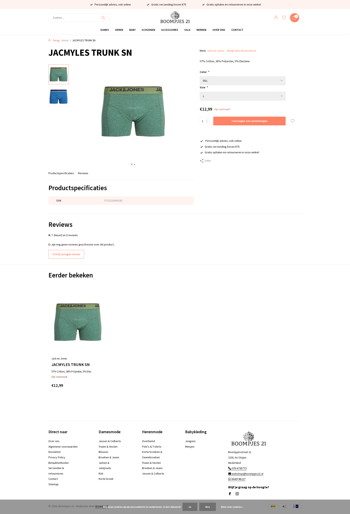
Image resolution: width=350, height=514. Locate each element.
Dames (104, 30)
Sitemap (53, 484)
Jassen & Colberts (110, 441)
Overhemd (148, 441)
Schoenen (148, 30)
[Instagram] (237, 494)
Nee (207, 506)
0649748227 (238, 479)
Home (65, 40)
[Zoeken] (103, 18)
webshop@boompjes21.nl (247, 474)
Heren (119, 30)
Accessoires (169, 30)
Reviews (83, 173)
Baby (132, 30)
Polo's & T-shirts (151, 446)
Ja (190, 506)
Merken (201, 30)
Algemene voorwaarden (63, 446)
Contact (237, 30)
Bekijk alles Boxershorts (241, 50)
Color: (204, 72)
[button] (131, 164)
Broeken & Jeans (109, 457)
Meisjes (189, 446)
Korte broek (106, 479)
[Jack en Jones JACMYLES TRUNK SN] (77, 322)
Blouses (103, 452)
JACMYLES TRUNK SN (70, 364)
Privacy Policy (56, 457)
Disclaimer (54, 452)
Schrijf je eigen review (66, 254)
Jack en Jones (215, 50)
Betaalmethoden (58, 463)
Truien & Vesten (108, 446)
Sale (187, 30)
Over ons (218, 30)
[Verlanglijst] (284, 17)
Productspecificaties (61, 173)
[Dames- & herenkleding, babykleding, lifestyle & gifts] (174, 17)
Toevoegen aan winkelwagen (249, 121)
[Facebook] (230, 494)
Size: (204, 87)
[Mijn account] (276, 17)
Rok (101, 473)
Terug (56, 40)
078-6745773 (239, 468)
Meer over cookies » (232, 506)
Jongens (190, 441)
